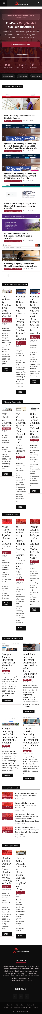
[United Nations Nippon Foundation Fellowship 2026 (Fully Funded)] (35, 409)
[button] (3, 3)
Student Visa (5, 553)
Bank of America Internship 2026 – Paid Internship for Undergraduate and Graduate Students (31, 738)
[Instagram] (21, 996)
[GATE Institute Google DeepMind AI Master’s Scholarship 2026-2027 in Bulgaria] (21, 192)
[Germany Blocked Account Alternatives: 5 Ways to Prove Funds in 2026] (7, 805)
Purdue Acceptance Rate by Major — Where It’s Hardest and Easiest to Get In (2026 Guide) (35, 542)
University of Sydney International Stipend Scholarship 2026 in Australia (20, 264)
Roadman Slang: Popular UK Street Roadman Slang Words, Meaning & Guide (7, 870)
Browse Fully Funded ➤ (21, 44)
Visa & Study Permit (7, 807)
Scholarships (10, 1005)
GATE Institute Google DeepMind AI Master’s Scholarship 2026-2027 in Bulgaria (20, 205)
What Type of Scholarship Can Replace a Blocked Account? (6, 538)
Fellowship (6, 428)
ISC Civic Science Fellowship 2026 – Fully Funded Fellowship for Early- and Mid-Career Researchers (21, 434)
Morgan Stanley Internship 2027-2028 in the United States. (8, 661)
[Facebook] (15, 996)
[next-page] (7, 275)
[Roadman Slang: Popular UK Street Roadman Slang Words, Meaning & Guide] (7, 852)
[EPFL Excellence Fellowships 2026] (7, 409)
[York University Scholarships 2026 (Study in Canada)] (21, 102)
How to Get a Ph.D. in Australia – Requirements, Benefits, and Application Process (21, 873)
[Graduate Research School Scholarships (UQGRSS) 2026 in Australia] (21, 222)
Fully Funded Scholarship (13, 121)
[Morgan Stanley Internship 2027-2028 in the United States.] (10, 647)
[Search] (39, 3)
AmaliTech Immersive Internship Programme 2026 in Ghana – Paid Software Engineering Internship (30, 665)
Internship (6, 671)
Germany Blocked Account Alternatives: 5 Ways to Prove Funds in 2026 (25, 805)
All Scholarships (21, 55)
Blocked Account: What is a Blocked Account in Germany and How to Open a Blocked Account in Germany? (27, 831)
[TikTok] (27, 996)
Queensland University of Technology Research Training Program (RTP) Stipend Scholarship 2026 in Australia (21, 145)
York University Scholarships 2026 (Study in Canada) (19, 116)
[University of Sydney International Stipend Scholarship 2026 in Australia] (21, 252)
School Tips (5, 887)
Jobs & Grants (33, 1007)
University (20, 580)
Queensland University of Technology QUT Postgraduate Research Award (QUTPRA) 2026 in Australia (21, 175)
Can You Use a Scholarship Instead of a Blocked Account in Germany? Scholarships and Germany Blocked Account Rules (27, 817)
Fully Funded (23, 76)
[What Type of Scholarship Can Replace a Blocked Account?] (7, 521)
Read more (6, 369)
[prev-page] (3, 275)
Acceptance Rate (34, 561)
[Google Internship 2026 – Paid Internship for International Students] (10, 721)
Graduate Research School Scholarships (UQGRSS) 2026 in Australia (18, 235)
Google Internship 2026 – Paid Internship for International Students (9, 735)
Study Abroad (20, 1005)
